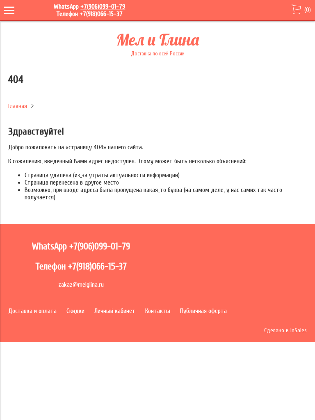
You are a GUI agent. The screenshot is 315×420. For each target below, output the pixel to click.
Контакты (157, 311)
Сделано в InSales (285, 330)
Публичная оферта (203, 311)
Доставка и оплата (32, 311)
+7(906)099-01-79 (102, 6)
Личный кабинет (114, 311)
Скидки (75, 311)
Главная (17, 106)
